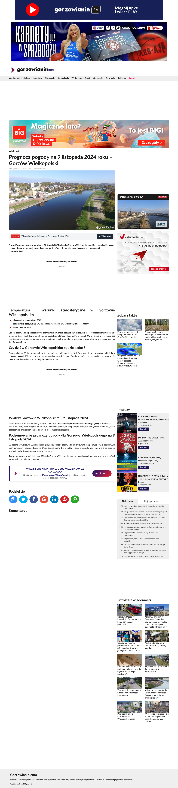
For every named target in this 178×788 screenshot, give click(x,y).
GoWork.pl (100, 780)
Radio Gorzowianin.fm (59, 780)
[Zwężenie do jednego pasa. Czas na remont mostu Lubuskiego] (129, 683)
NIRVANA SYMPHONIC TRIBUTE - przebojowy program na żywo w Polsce (153, 479)
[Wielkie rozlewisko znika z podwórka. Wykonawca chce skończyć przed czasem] (157, 707)
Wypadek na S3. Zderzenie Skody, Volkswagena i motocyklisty (141, 534)
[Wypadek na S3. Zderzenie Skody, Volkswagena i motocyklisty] (157, 659)
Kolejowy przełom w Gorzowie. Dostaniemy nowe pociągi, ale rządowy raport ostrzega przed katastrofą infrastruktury (146, 513)
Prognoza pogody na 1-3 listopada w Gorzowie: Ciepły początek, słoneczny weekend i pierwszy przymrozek (128, 361)
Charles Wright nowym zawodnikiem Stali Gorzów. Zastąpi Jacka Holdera (144, 546)
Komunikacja (63, 78)
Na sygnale (50, 78)
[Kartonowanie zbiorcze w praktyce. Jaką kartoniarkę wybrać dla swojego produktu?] (129, 659)
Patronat (30, 780)
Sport (87, 78)
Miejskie (26, 78)
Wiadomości (14, 78)
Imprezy (123, 409)
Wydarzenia (77, 78)
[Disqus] (62, 549)
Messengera (48, 475)
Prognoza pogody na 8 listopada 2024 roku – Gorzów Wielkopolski (127, 334)
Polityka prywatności (125, 780)
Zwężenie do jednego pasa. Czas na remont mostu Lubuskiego (142, 540)
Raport (131, 78)
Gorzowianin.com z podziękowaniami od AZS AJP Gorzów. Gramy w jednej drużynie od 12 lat (144, 519)
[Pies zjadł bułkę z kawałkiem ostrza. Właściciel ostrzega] (129, 707)
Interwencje (98, 78)
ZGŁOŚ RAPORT (102, 473)
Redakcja (13, 780)
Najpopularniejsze (153, 501)
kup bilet (143, 429)
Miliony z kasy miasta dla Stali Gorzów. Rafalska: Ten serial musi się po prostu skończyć (145, 552)
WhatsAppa (61, 475)
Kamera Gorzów (42, 780)
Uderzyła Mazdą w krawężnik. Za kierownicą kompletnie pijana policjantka (144, 507)
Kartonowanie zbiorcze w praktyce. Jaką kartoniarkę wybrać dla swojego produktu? (145, 528)
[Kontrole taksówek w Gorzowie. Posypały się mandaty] (157, 636)
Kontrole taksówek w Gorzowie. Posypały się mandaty (143, 524)
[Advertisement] (89, 100)
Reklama (122, 78)
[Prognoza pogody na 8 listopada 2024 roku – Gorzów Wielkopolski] (129, 325)
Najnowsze (128, 501)
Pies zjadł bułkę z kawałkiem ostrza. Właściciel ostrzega (144, 556)
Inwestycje (37, 78)
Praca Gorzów (75, 780)
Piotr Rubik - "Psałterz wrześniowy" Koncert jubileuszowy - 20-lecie (153, 419)
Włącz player (106, 236)
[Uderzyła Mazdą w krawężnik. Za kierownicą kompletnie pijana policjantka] (129, 610)
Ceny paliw (110, 78)
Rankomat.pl (111, 780)
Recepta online (88, 780)
